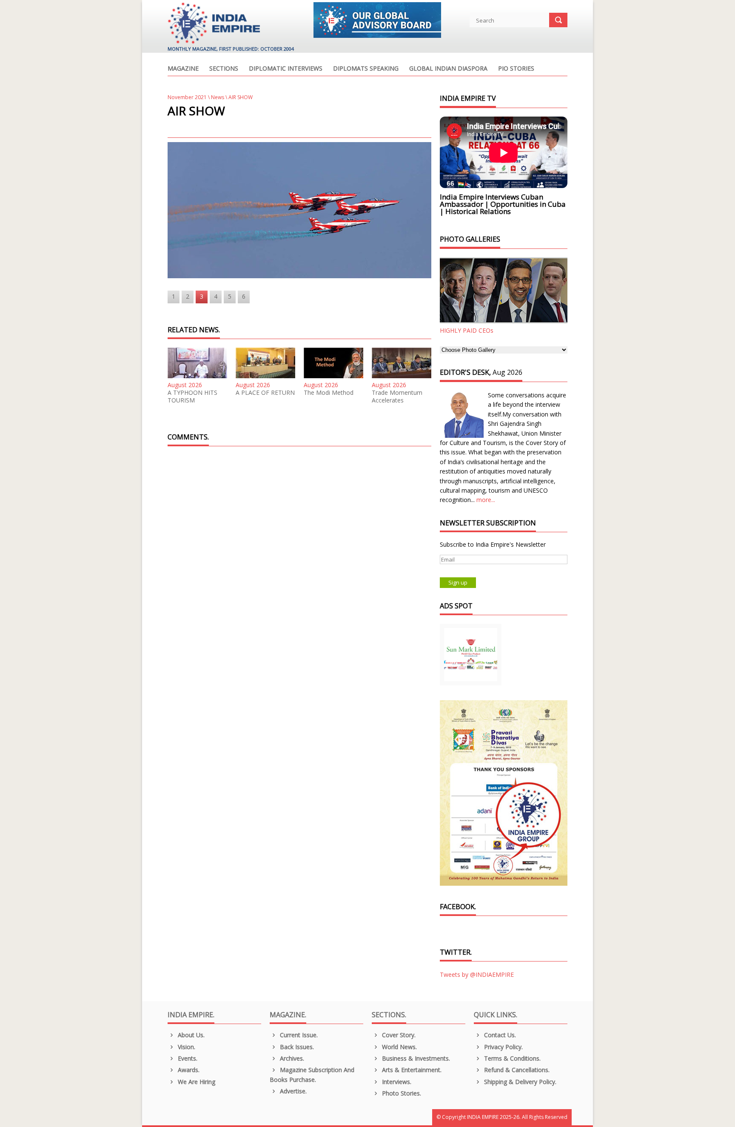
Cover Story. (398, 1035)
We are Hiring (195, 1082)
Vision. (185, 1047)
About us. (190, 1035)
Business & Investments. (415, 1058)
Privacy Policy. (502, 1047)
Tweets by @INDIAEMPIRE (477, 974)
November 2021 (187, 97)
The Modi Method (328, 393)
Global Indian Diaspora (448, 69)
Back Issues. (296, 1047)
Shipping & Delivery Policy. (519, 1082)
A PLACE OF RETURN (265, 393)
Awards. (187, 1070)
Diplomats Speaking (366, 69)
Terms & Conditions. (511, 1058)
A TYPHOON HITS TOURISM (192, 396)
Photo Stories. (400, 1093)
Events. (186, 1058)
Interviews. (395, 1082)
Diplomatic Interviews (285, 69)
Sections (223, 69)
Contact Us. (499, 1035)
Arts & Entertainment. (411, 1070)
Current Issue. (298, 1035)
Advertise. (292, 1091)
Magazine (183, 69)
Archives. (291, 1058)
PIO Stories (516, 69)
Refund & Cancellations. (516, 1070)
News (217, 97)
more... (485, 500)
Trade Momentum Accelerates (397, 396)
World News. (398, 1047)
